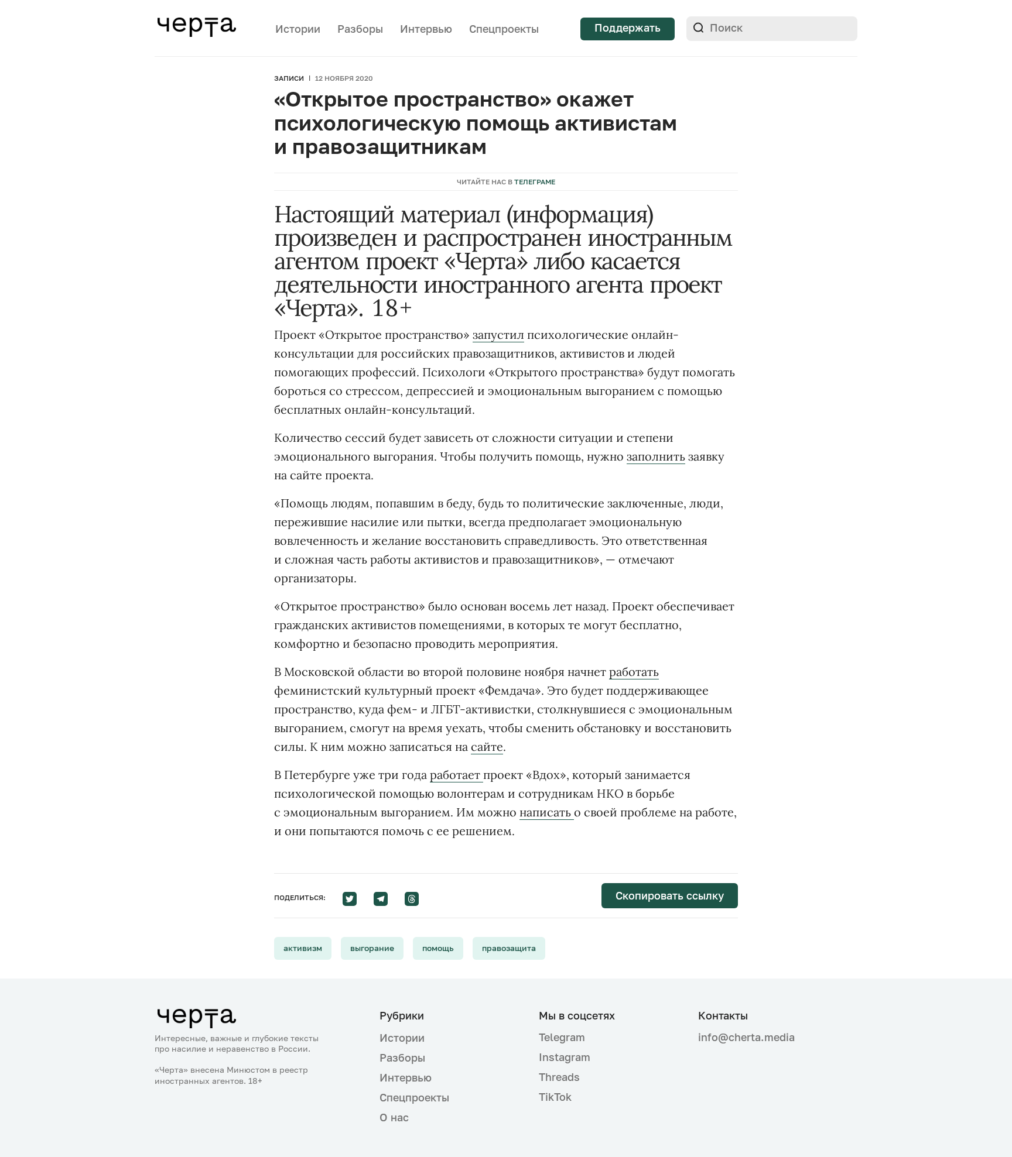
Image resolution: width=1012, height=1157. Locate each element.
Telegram (562, 1037)
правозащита (509, 948)
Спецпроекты (504, 28)
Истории (297, 28)
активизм (302, 948)
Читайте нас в (506, 181)
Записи (289, 78)
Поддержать (627, 27)
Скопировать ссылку (670, 895)
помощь (438, 948)
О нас (394, 1117)
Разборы (360, 28)
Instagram (564, 1057)
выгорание (372, 948)
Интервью (426, 28)
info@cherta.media (746, 1037)
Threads (559, 1077)
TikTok (555, 1097)
